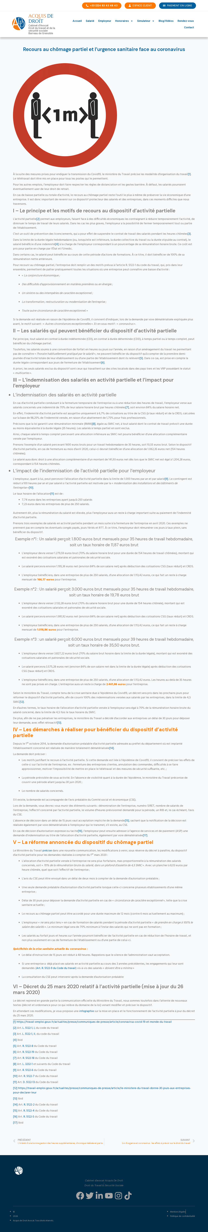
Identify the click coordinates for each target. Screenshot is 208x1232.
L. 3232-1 (27, 1064)
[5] (141, 358)
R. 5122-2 (29, 1104)
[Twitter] (90, 1196)
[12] (22, 702)
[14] (111, 748)
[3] (189, 234)
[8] (94, 424)
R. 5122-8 (27, 1046)
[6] (102, 362)
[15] (127, 820)
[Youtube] (109, 1196)
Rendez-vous (186, 20)
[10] (31, 487)
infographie (86, 1011)
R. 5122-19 (28, 1052)
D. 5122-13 (29, 1082)
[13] (59, 722)
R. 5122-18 (29, 1058)
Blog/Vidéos (166, 20)
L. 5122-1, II (28, 1034)
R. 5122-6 (27, 1070)
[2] (38, 219)
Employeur (104, 20)
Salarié (90, 20)
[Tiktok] (128, 1196)
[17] (145, 835)
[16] (80, 831)
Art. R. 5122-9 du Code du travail (56, 968)
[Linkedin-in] (99, 1196)
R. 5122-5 (28, 1116)
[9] (166, 479)
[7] (127, 407)
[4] (57, 244)
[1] (189, 174)
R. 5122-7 (29, 1076)
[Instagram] (118, 1196)
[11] (52, 493)
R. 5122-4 (28, 1110)
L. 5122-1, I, (28, 1028)
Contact (189, 27)
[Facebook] (80, 1196)
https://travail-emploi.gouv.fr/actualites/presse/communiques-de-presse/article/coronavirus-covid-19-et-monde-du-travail (94, 1022)
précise (47, 850)
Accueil (77, 20)
